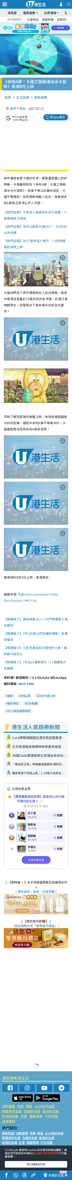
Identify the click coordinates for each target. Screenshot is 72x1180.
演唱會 (12, 12)
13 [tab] (33, 33)
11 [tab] (43, 28)
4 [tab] (39, 24)
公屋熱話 (33, 19)
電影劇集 (40, 97)
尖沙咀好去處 (45, 1106)
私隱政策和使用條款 (46, 1153)
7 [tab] (27, 28)
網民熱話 (8, 1133)
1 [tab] (27, 24)
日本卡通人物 (46, 696)
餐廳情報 (35, 1116)
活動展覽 (8, 1106)
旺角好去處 (10, 1116)
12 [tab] (47, 28)
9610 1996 (26, 683)
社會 (24, 1116)
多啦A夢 (25, 696)
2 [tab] (31, 24)
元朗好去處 (32, 1111)
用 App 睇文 (57, 117)
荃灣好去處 (50, 1111)
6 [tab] (47, 24)
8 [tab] (31, 28)
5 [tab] (43, 24)
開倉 (29, 1106)
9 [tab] (35, 28)
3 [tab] (35, 24)
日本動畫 (32, 703)
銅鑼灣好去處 (12, 1111)
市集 (20, 1106)
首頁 (8, 97)
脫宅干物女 (18, 108)
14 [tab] (37, 33)
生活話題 (22, 97)
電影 (10, 696)
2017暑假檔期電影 (19, 711)
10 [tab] (39, 28)
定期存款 (63, 19)
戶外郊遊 (51, 1116)
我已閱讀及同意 (36, 1164)
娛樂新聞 (48, 19)
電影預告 (13, 703)
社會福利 (8, 1121)
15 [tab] (41, 33)
